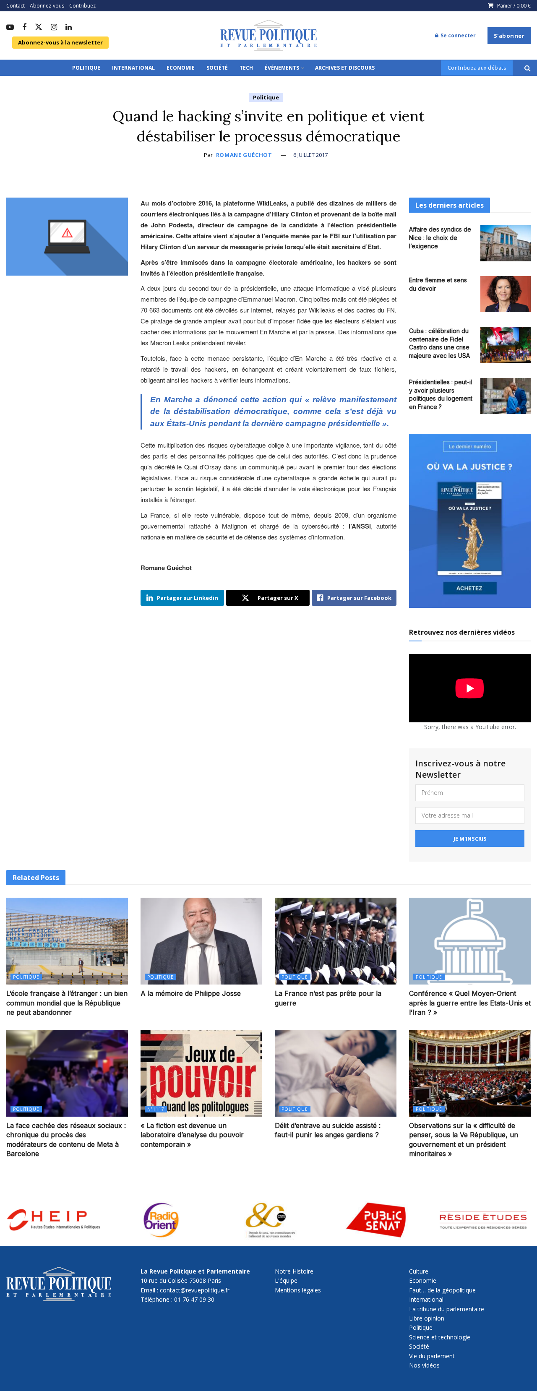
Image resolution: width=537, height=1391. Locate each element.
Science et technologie (439, 1337)
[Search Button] (527, 68)
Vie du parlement (432, 1356)
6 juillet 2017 (310, 155)
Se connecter (457, 35)
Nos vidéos (424, 1365)
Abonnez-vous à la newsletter (60, 42)
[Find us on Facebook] (24, 28)
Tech (246, 67)
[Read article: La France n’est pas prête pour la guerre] (335, 941)
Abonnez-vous (47, 5)
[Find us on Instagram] (54, 28)
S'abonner (509, 35)
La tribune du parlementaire (446, 1309)
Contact (15, 5)
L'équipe (286, 1280)
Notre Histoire (294, 1271)
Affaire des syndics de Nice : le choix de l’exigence (440, 237)
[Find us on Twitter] (38, 27)
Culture (418, 1271)
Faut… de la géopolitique (442, 1290)
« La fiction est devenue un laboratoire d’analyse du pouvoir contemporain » (192, 1135)
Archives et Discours (345, 67)
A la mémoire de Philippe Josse (191, 993)
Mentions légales (298, 1290)
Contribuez (82, 5)
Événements (282, 67)
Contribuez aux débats (477, 67)
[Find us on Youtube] (10, 28)
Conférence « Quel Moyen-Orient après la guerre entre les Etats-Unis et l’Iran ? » (470, 1002)
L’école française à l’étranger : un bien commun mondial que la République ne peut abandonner (67, 1002)
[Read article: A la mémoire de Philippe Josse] (201, 941)
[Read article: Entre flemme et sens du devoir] (505, 294)
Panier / (514, 5)
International (133, 67)
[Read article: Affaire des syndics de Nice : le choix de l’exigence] (505, 243)
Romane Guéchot (244, 155)
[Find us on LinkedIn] (68, 28)
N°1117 (155, 1109)
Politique (86, 67)
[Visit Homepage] (268, 36)
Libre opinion (426, 1318)
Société (217, 67)
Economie (181, 67)
